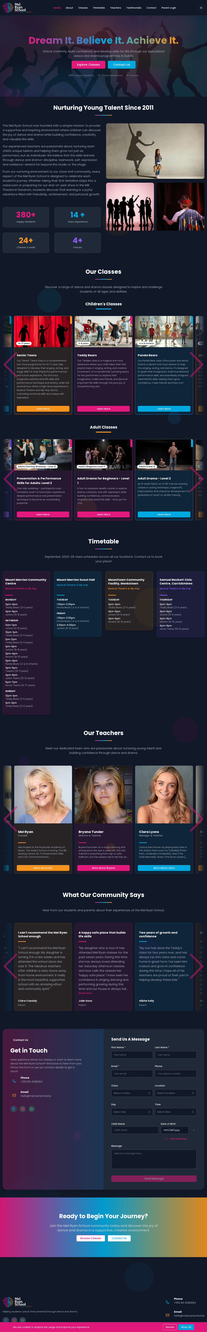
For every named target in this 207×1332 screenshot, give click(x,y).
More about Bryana (103, 868)
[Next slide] (196, 364)
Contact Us (121, 65)
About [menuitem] (69, 7)
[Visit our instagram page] (22, 1109)
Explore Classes (88, 65)
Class (114, 1085)
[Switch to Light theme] (201, 8)
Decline (170, 1327)
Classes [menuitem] (83, 7)
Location (160, 1085)
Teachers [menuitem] (115, 7)
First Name (118, 1047)
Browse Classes (90, 1238)
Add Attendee (178, 1138)
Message (116, 1146)
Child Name (118, 1124)
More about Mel (43, 868)
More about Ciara (164, 868)
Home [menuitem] (57, 7)
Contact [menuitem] (151, 7)
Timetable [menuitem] (99, 7)
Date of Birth (168, 1124)
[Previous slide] (10, 364)
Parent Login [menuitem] (169, 7)
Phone (158, 1066)
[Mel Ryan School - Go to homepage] (17, 8)
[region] (103, 365)
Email (115, 1066)
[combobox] (132, 1093)
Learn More (103, 408)
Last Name (162, 1047)
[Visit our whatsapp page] (31, 1109)
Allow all (186, 1327)
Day (113, 1104)
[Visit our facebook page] (13, 1109)
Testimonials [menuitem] (133, 7)
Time (158, 1104)
